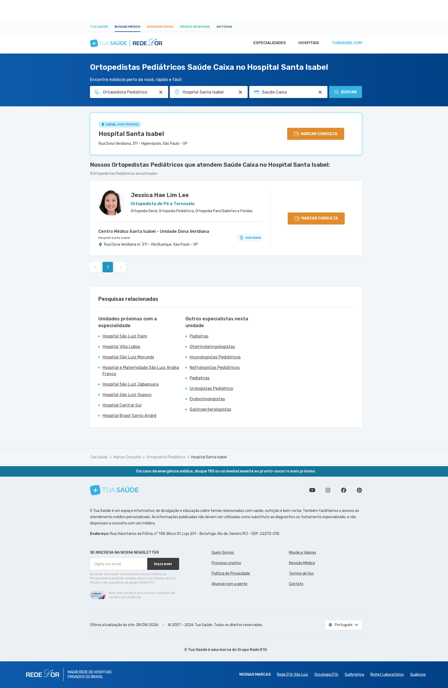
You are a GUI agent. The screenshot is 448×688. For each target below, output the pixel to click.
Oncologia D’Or (326, 674)
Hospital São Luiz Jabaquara (130, 384)
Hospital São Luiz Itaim (125, 336)
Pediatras (199, 336)
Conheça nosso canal (312, 490)
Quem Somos (223, 552)
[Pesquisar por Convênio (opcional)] (320, 92)
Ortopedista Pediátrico (166, 457)
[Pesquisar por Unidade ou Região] (240, 92)
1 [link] (108, 267)
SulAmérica (354, 674)
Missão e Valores (302, 552)
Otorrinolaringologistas (212, 346)
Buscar (349, 92)
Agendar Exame (160, 26)
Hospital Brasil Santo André (129, 415)
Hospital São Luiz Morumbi (128, 357)
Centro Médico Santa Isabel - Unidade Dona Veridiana (153, 231)
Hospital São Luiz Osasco (127, 394)
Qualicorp (418, 674)
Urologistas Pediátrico (211, 388)
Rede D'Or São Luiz (292, 674)
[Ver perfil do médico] (111, 202)
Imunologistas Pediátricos (215, 357)
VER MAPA (253, 238)
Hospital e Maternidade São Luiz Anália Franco (141, 370)
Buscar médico (127, 26)
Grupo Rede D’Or (252, 649)
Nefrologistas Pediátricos (215, 367)
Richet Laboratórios (387, 674)
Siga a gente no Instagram (328, 490)
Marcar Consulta (127, 457)
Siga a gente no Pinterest (359, 490)
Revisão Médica (302, 563)
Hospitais (308, 43)
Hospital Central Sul (122, 405)
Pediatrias (199, 377)
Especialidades (269, 43)
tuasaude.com (347, 43)
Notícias (224, 26)
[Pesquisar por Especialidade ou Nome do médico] (161, 92)
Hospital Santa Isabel (131, 133)
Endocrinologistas (207, 398)
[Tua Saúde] (114, 490)
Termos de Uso (301, 573)
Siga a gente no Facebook (343, 490)
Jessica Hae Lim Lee (160, 195)
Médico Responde (195, 26)
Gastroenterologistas (210, 409)
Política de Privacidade (231, 573)
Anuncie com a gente (229, 584)
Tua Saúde (99, 26)
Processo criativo (226, 563)
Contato (296, 584)
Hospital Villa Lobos (121, 346)
